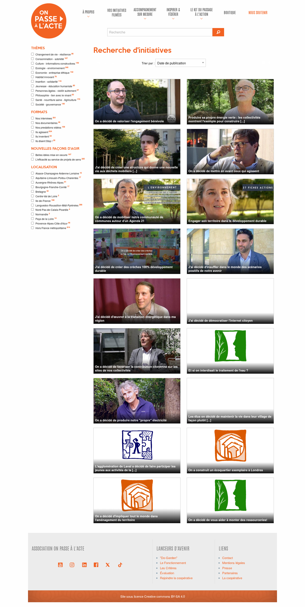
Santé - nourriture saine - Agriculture (57, 100)
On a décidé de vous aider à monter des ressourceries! (227, 520)
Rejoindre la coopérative (176, 578)
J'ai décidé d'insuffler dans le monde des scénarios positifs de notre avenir (225, 268)
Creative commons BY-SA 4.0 (164, 596)
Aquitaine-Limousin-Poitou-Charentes (58, 178)
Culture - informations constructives (57, 63)
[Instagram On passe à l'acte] (73, 564)
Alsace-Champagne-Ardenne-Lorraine (58, 173)
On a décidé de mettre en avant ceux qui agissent (223, 171)
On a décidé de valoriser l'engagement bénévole (129, 121)
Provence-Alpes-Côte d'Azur (52, 223)
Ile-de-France (44, 200)
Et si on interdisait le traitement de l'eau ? (218, 370)
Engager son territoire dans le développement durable (227, 221)
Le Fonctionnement (173, 562)
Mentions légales (233, 562)
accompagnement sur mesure (145, 11)
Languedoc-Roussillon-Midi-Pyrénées (58, 205)
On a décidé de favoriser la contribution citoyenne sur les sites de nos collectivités (136, 368)
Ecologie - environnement (51, 68)
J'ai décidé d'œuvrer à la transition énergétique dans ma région (135, 318)
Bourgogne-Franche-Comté (52, 187)
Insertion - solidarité (48, 81)
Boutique (230, 12)
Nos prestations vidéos (50, 127)
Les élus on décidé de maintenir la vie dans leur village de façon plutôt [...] (229, 418)
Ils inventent (43, 136)
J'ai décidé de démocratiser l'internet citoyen (220, 320)
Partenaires (230, 573)
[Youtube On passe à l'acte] (60, 564)
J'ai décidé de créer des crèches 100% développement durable (134, 268)
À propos (88, 12)
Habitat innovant (46, 77)
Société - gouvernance (50, 104)
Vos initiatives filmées (116, 12)
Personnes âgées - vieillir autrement (57, 90)
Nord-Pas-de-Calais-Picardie (52, 210)
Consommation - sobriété (51, 59)
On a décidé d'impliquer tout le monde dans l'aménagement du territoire (126, 518)
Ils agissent (43, 132)
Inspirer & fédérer (173, 11)
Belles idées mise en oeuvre (53, 155)
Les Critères (168, 568)
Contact (227, 557)
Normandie (42, 214)
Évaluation (167, 573)
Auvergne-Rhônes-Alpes (50, 182)
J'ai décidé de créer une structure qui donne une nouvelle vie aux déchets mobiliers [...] (136, 169)
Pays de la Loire (45, 219)
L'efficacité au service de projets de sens (60, 159)
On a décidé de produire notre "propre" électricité (131, 420)
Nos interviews (45, 118)
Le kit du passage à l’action (201, 11)
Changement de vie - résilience (54, 54)
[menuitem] (88, 12)
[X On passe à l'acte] (108, 564)
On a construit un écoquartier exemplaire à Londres (225, 470)
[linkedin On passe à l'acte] (84, 564)
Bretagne (42, 191)
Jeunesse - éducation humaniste (55, 86)
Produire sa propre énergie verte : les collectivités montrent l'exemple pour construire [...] (224, 119)
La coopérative (232, 578)
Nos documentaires (47, 123)
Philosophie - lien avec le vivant (54, 95)
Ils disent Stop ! (45, 141)
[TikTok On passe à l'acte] (120, 564)
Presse (227, 568)
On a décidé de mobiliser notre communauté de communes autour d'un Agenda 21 (129, 219)
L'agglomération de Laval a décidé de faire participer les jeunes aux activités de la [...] (135, 468)
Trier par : (148, 63)
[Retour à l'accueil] (48, 20)
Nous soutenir (258, 12)
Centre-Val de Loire (47, 196)
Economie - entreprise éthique (54, 72)
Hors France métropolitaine (52, 228)
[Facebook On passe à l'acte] (96, 564)
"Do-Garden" (168, 557)
